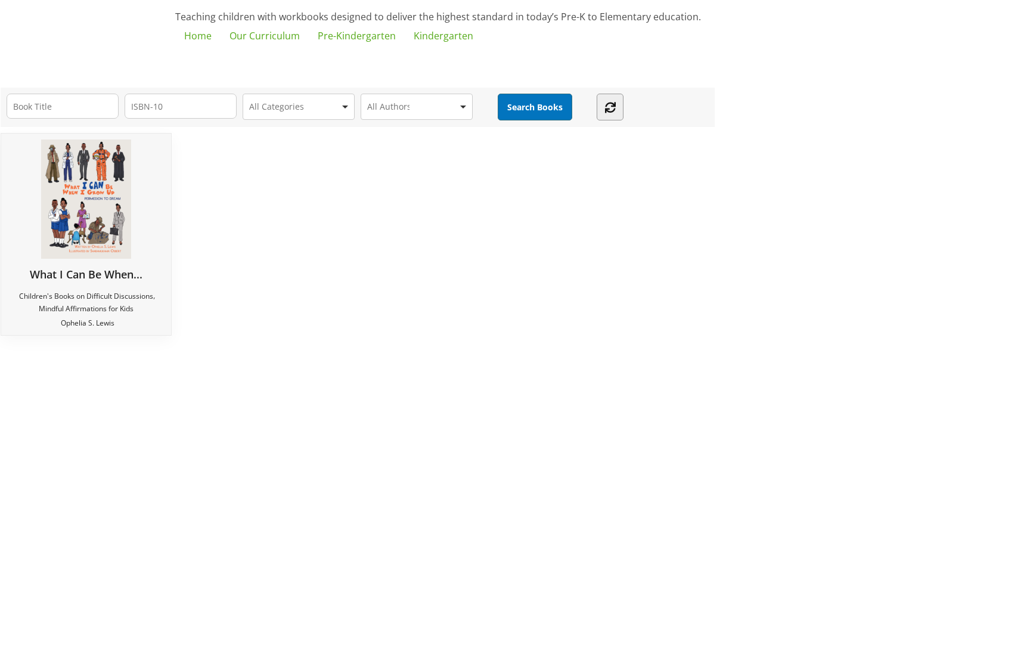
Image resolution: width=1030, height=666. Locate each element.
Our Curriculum (264, 35)
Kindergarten (443, 35)
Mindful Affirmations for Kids (86, 308)
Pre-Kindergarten (357, 35)
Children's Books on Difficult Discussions (86, 296)
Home (198, 35)
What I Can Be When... (86, 274)
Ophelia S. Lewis (87, 323)
